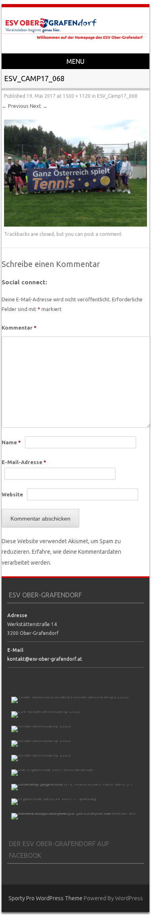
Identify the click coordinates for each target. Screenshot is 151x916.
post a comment (103, 234)
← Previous (15, 106)
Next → (39, 106)
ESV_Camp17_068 (117, 96)
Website (12, 494)
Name (11, 442)
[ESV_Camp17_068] (75, 224)
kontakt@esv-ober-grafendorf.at (44, 659)
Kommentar (19, 327)
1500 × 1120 (77, 96)
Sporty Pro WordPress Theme (45, 898)
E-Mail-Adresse (24, 462)
